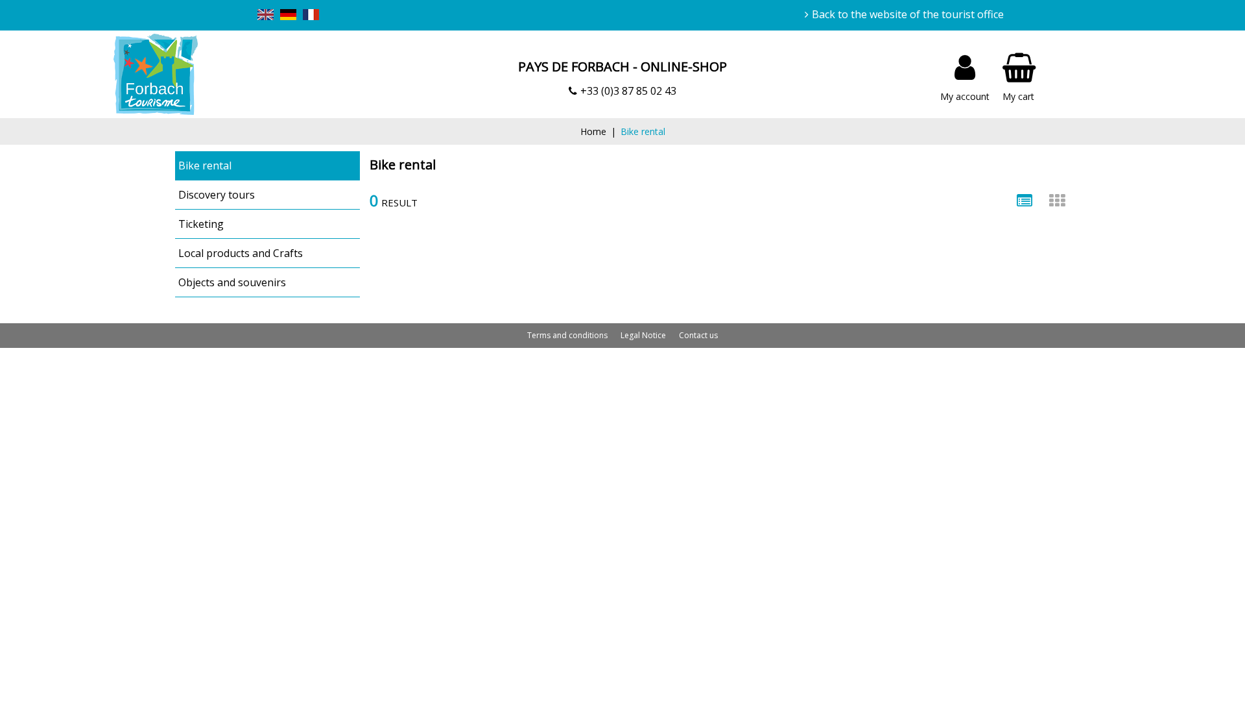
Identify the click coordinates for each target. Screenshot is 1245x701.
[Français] (311, 16)
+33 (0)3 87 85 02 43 (628, 91)
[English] (265, 16)
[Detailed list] (1025, 201)
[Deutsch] (288, 16)
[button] (1019, 74)
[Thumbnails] (1057, 201)
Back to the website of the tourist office (908, 14)
